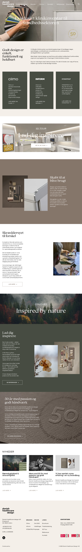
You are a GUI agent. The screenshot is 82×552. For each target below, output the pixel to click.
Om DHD (37, 523)
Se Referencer (12, 382)
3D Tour (44, 529)
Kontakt (44, 535)
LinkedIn (3, 537)
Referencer (60, 4)
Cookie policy (6, 546)
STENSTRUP (30, 529)
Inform (28, 526)
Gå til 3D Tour (40, 145)
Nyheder (36, 529)
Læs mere (11, 284)
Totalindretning (47, 526)
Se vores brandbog (14, 436)
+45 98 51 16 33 (6, 526)
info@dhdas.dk (7, 528)
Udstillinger (37, 526)
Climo (28, 523)
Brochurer (45, 523)
